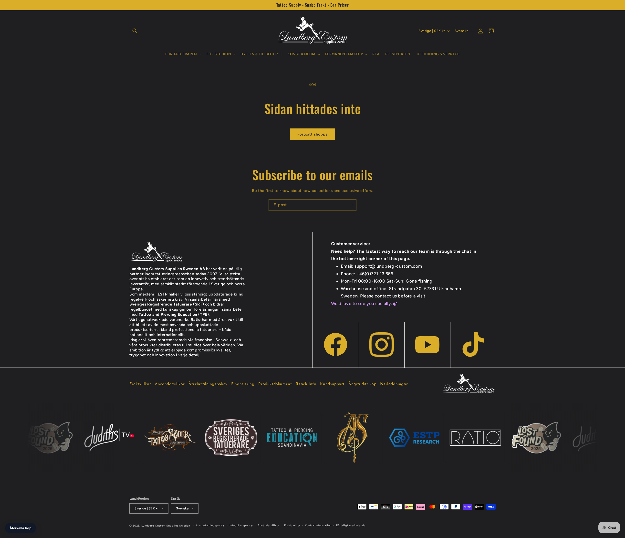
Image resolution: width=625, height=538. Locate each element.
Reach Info (306, 384)
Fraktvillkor (140, 384)
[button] (134, 30)
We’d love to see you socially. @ (364, 303)
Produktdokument (275, 384)
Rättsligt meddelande (350, 525)
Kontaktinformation (318, 525)
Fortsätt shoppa (312, 134)
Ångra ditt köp (362, 384)
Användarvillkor (170, 384)
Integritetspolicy (241, 525)
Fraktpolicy (292, 525)
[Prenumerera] (350, 205)
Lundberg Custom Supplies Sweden (165, 525)
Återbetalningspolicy (207, 384)
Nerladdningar (394, 384)
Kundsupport (332, 384)
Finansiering (242, 384)
